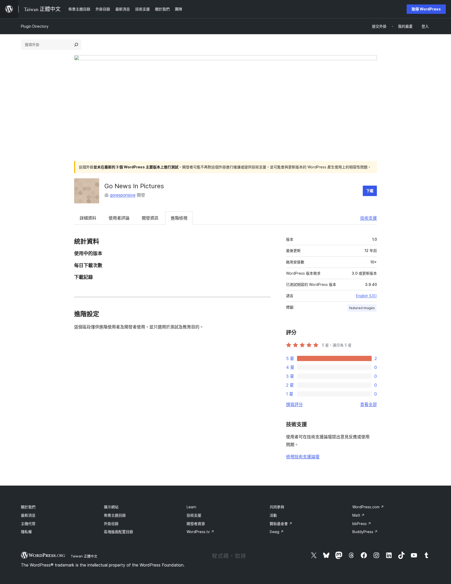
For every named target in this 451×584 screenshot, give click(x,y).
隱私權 (26, 531)
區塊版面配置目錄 (118, 531)
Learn (191, 507)
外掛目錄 (111, 523)
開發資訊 (150, 218)
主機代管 (28, 523)
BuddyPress (365, 531)
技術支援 (368, 218)
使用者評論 (119, 218)
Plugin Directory (35, 26)
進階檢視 (179, 218)
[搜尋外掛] (76, 44)
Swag (277, 531)
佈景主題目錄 (115, 515)
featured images (362, 308)
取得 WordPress (426, 9)
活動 (273, 515)
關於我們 (28, 507)
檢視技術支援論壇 (302, 456)
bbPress (361, 523)
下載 (369, 190)
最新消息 (28, 515)
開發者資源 (196, 523)
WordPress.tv (200, 531)
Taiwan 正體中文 (84, 556)
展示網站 (111, 507)
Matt (358, 515)
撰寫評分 (294, 404)
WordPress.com (368, 507)
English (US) (366, 295)
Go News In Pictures (134, 186)
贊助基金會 (281, 523)
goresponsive (122, 195)
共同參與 (277, 507)
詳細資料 (88, 218)
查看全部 (368, 404)
